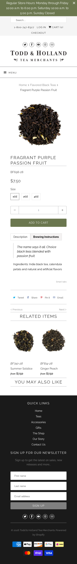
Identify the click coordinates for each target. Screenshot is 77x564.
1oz (15, 196)
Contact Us (38, 444)
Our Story (38, 438)
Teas (38, 416)
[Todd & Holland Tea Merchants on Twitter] (25, 44)
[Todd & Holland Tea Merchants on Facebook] (31, 44)
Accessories (38, 422)
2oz (25, 196)
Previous (17, 309)
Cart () (57, 27)
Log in (41, 27)
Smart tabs (61, 282)
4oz (36, 196)
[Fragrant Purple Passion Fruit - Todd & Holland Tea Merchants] (38, 124)
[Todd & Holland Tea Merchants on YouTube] (38, 44)
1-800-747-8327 (24, 27)
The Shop (38, 433)
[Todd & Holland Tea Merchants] (38, 57)
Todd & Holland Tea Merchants (37, 530)
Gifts (38, 427)
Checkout (38, 32)
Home (38, 410)
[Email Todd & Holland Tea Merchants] (52, 44)
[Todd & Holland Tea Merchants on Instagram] (45, 44)
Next (62, 309)
